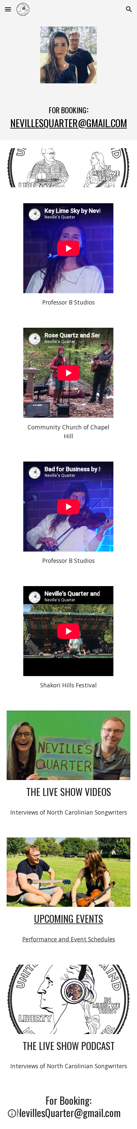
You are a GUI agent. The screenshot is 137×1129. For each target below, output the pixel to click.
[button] (8, 9)
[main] (68, 115)
